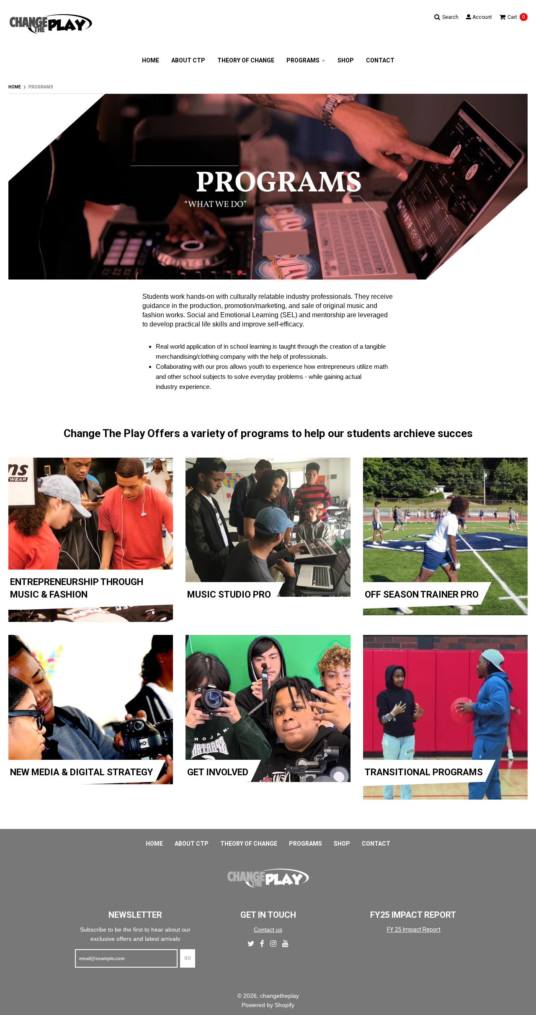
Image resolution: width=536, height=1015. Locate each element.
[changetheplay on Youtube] (285, 943)
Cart (516, 17)
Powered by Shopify (268, 1005)
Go (187, 958)
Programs (303, 60)
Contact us (268, 929)
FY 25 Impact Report (414, 929)
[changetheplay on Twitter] (250, 943)
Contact (380, 60)
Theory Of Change (245, 60)
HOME (150, 60)
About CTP (188, 60)
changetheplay (279, 995)
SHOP (346, 60)
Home (14, 87)
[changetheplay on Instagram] (273, 943)
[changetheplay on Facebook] (262, 943)
